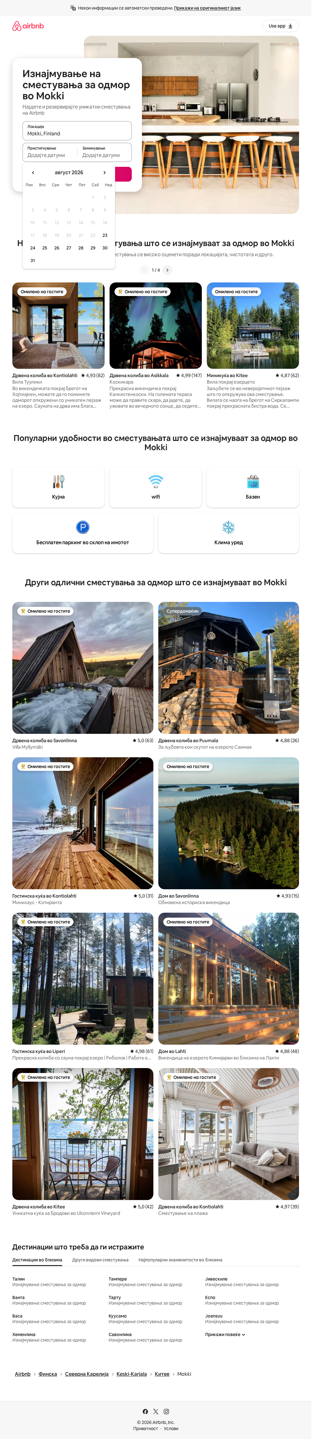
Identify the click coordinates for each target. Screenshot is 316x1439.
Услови (171, 1428)
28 (80, 248)
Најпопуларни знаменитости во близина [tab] (180, 1260)
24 (32, 248)
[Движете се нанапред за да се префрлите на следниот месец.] (104, 173)
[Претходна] (144, 270)
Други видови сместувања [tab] (100, 1260)
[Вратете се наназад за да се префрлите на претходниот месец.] (33, 173)
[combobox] (77, 133)
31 (33, 260)
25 (44, 248)
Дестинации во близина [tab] (37, 1260)
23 (104, 235)
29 (92, 248)
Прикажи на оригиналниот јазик (207, 8)
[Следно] (167, 270)
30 (105, 248)
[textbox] (49, 155)
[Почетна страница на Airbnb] (28, 25)
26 (56, 248)
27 (68, 248)
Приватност (145, 1428)
